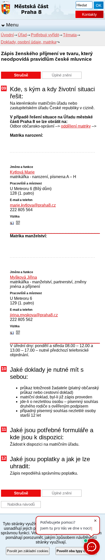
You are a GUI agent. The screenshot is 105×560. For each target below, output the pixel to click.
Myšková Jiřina (23, 277)
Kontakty (89, 14)
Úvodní (7, 35)
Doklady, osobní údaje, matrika (28, 42)
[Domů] (24, 8)
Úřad (22, 35)
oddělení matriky (76, 126)
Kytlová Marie (22, 172)
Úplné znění (62, 75)
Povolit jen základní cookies (27, 551)
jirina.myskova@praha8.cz (34, 315)
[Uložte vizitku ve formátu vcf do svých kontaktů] (12, 223)
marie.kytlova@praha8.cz (33, 205)
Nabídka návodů (21, 504)
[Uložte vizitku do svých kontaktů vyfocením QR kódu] (18, 223)
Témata (70, 35)
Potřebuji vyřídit (45, 35)
